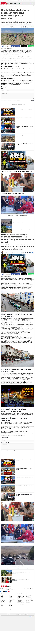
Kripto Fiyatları (20, 601)
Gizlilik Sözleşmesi (29, 595)
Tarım (10, 602)
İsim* (2, 88)
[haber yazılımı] (31, 616)
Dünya (10, 593)
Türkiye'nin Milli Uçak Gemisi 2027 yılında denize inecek (17, 215)
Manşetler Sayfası (21, 596)
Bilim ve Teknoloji (12, 598)
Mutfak (10, 605)
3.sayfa (2, 596)
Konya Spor (3, 601)
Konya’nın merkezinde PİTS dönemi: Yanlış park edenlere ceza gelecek (17, 171)
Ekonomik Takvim (21, 602)
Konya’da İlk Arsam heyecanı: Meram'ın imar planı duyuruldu (23, 118)
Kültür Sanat (3, 602)
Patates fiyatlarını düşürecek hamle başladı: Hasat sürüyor (24, 135)
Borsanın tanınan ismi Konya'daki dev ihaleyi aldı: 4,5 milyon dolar (24, 110)
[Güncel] (17, 533)
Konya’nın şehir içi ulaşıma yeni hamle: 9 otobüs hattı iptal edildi (24, 127)
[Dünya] (17, 182)
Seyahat (10, 600)
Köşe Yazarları (20, 593)
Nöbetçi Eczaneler (21, 604)
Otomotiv (10, 604)
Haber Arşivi (28, 597)
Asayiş (2, 595)
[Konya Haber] (17, 160)
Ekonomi (2, 605)
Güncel (2, 593)
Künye (27, 593)
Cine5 (27, 601)
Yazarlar (10, 596)
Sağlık (10, 601)
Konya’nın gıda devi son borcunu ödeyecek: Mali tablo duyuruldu (24, 144)
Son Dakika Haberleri (29, 600)
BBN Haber (3, 234)
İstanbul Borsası (20, 597)
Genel (10, 606)
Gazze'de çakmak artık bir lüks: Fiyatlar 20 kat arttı (13, 193)
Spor (1, 598)
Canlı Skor (28, 602)
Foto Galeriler (20, 595)
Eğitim (10, 595)
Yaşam (2, 597)
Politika (2, 604)
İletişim (27, 596)
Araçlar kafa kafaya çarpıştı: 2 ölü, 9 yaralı (17, 565)
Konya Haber (7, 234)
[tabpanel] (17, 207)
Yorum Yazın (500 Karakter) (5, 442)
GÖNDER (32, 100)
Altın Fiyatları (20, 600)
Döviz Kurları (20, 598)
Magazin (10, 597)
